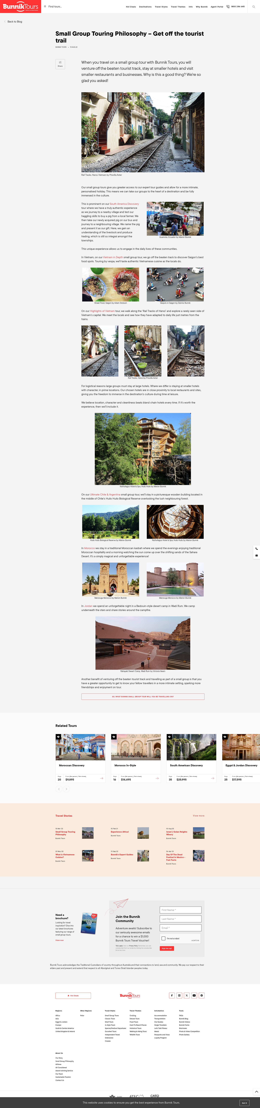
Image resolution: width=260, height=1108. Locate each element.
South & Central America (65, 1028)
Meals (156, 1031)
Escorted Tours (110, 1031)
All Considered (61, 1067)
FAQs (181, 1015)
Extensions (109, 1037)
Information (159, 1011)
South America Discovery (124, 204)
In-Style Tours (110, 1025)
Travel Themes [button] (178, 6)
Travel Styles (110, 1011)
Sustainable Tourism (63, 1077)
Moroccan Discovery (71, 765)
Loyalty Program (160, 1037)
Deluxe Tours (134, 1018)
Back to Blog (15, 21)
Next (66, 789)
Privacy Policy (133, 946)
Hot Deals (131, 6)
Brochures (183, 1028)
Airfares (58, 1064)
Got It (244, 1103)
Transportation (159, 1018)
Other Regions (86, 1011)
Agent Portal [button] (217, 6)
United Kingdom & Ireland (65, 1031)
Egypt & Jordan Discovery (241, 765)
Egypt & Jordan (61, 1022)
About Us (59, 1053)
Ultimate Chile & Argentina (105, 494)
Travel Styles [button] (161, 6)
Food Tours (134, 1022)
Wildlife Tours (135, 1034)
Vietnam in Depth (113, 257)
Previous (59, 789)
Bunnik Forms (184, 1025)
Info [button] (191, 6)
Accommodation (160, 1015)
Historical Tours (135, 1028)
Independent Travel (112, 1034)
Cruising (133, 1015)
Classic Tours (110, 1018)
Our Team (59, 1074)
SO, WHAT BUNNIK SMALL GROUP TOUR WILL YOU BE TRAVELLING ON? (143, 696)
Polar (82, 1015)
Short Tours (109, 1022)
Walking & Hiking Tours (138, 1031)
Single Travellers (160, 1025)
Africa (58, 1015)
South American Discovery (186, 765)
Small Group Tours (112, 1015)
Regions (59, 1011)
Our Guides (158, 1022)
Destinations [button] (145, 6)
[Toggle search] (253, 6)
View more (198, 815)
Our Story (59, 1058)
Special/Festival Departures (115, 1028)
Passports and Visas (162, 1034)
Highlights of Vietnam (102, 311)
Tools (181, 1011)
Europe (58, 1025)
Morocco (89, 548)
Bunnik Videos (184, 1022)
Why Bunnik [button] (202, 6)
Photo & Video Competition (189, 1031)
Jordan (88, 606)
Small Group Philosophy (65, 1061)
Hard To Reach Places (138, 1025)
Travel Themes (135, 1011)
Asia (57, 1018)
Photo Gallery (184, 1034)
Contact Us (60, 1080)
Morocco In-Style (125, 765)
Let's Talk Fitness (160, 1028)
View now (60, 940)
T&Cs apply (119, 946)
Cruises (108, 1041)
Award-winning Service (64, 1070)
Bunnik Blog (183, 1018)
